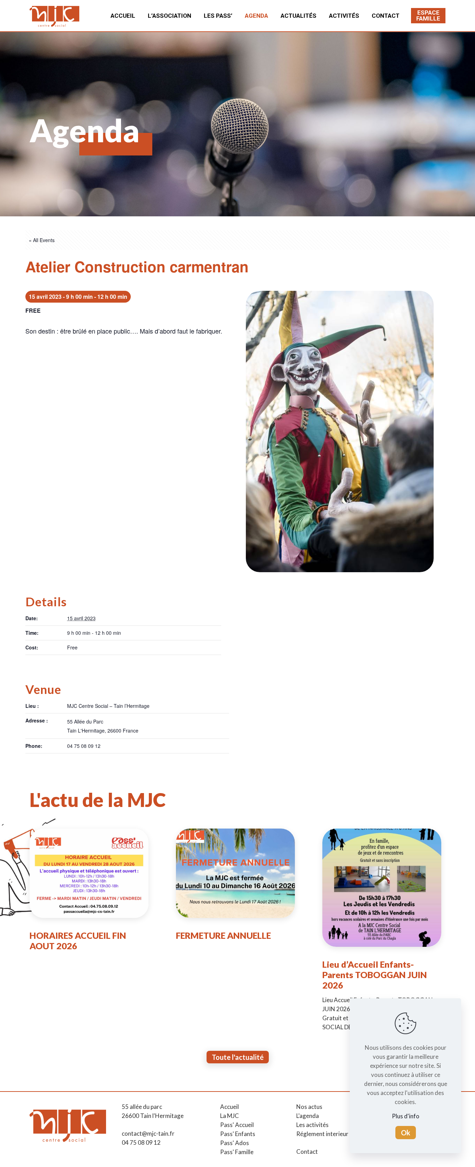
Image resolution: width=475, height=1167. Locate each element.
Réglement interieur (322, 1133)
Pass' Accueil (237, 1124)
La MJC (229, 1115)
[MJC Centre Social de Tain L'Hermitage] (54, 15)
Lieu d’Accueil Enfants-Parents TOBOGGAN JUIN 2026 (374, 974)
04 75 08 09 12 (141, 1142)
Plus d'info (405, 1116)
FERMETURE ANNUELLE (223, 935)
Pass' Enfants (237, 1133)
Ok (405, 1132)
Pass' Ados (234, 1142)
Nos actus (309, 1106)
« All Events (42, 240)
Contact (307, 1151)
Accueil (229, 1106)
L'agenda (307, 1115)
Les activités (312, 1124)
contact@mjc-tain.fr (148, 1133)
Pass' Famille (236, 1152)
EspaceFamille (428, 15)
